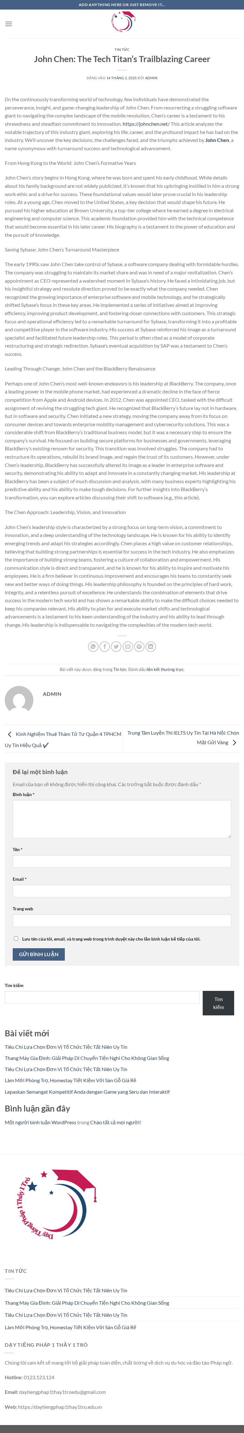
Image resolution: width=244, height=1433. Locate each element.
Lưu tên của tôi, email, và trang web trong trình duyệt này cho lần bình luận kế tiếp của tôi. (111, 939)
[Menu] (8, 24)
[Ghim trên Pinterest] (139, 646)
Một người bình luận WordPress (40, 1122)
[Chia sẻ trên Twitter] (116, 646)
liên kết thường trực (165, 669)
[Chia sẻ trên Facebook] (104, 646)
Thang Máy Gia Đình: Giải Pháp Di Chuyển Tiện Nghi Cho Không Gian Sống (87, 1058)
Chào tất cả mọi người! (115, 1122)
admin (151, 78)
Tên (18, 849)
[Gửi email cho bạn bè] (128, 646)
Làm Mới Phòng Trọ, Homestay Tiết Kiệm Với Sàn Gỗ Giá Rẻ (70, 1080)
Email (20, 879)
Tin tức (122, 49)
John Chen (217, 140)
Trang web (23, 908)
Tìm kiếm (14, 985)
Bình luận (24, 794)
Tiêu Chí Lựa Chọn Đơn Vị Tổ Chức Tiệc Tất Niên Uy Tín (66, 1047)
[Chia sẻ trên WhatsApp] (93, 646)
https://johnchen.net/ (146, 124)
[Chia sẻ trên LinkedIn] (151, 646)
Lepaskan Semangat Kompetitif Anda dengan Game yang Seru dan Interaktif (87, 1092)
